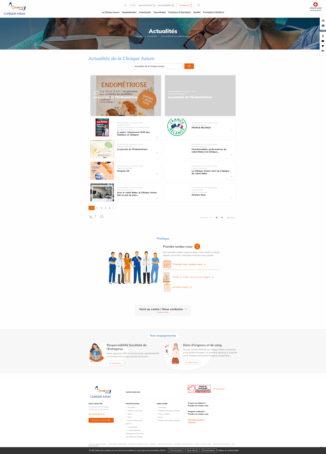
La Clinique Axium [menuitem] (110, 12)
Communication (123, 125)
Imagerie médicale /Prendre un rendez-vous (198, 412)
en (134, 5)
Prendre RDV (184, 5)
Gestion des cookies (221, 444)
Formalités (131, 407)
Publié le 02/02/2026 (102, 94)
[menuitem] (135, 407)
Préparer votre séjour (135, 411)
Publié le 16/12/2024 (125, 129)
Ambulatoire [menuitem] (145, 12)
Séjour (130, 414)
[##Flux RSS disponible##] (91, 217)
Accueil (139, 36)
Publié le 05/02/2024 (125, 168)
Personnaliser (208, 450)
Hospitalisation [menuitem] (129, 12)
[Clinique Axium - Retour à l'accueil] (101, 392)
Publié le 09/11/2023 (125, 190)
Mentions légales (165, 444)
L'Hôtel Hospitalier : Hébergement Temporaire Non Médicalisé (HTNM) (135, 433)
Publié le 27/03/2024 (199, 125)
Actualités (152, 36)
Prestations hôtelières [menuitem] (213, 12)
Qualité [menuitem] (197, 12)
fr (131, 5)
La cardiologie (133, 427)
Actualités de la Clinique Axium (175, 36)
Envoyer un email (99, 420)
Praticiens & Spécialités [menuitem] (179, 12)
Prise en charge (164, 414)
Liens (197, 444)
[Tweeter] (222, 217)
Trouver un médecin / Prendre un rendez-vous (198, 404)
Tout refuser (192, 450)
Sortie (130, 417)
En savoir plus (115, 363)
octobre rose (197, 190)
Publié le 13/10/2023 (199, 192)
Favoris (232, 217)
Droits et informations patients (169, 420)
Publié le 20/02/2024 (125, 147)
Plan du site (206, 444)
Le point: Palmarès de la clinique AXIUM (133, 127)
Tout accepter (176, 450)
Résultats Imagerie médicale (196, 421)
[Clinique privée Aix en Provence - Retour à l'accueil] (14, 8)
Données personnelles (183, 444)
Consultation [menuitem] (160, 12)
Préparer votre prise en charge (169, 411)
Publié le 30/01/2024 (199, 168)
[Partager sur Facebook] (216, 217)
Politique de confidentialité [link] (228, 450)
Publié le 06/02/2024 (199, 147)
